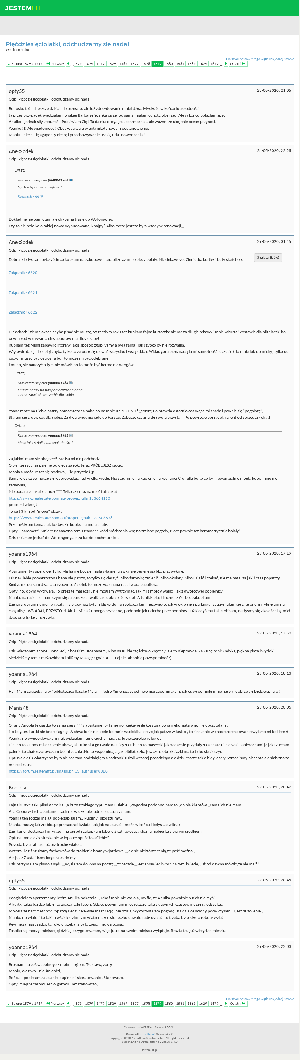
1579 (157, 64)
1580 (169, 64)
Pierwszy (57, 64)
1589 (192, 64)
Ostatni (235, 64)
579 (79, 64)
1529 (112, 64)
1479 (100, 64)
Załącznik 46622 (23, 312)
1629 (203, 64)
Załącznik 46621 (23, 293)
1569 (123, 64)
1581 (180, 64)
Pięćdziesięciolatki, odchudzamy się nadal (67, 44)
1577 (135, 64)
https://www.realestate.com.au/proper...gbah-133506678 (61, 518)
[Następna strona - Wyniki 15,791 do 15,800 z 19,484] (226, 64)
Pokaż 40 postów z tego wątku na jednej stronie (260, 59)
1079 (89, 64)
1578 (146, 64)
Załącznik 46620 (23, 273)
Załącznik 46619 (30, 197)
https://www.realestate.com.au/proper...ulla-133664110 (59, 498)
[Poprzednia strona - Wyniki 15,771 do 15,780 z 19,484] (68, 64)
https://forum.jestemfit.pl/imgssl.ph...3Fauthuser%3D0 (58, 771)
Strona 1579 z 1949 (27, 64)
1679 (214, 64)
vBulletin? (148, 1034)
